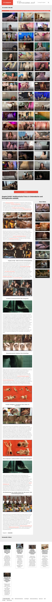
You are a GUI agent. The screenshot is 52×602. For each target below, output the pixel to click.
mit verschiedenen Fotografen (25, 266)
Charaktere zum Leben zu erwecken (18, 207)
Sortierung (41, 10)
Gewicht (37, 10)
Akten (13, 598)
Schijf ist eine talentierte (9, 202)
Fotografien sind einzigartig (14, 238)
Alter (19, 10)
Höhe (35, 10)
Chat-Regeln (26, 598)
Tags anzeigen (46, 10)
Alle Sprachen (11, 10)
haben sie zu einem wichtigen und (26, 525)
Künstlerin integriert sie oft (27, 209)
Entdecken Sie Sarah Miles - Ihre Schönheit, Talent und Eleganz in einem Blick (20, 551)
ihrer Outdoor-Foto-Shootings (10, 271)
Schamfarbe (31, 10)
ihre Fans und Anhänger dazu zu (8, 379)
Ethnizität (16, 10)
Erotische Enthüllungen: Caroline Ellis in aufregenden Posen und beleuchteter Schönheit (32, 551)
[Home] (26, 2)
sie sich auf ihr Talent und (17, 277)
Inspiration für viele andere (7, 276)
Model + (26, 192)
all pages (3, 600)
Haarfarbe (26, 10)
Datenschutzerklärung (34, 598)
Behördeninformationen (19, 598)
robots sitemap (9, 600)
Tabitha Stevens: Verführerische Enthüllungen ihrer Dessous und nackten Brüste (45, 552)
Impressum (41, 598)
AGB (45, 598)
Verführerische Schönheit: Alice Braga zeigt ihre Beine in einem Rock (7, 552)
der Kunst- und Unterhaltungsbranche (19, 236)
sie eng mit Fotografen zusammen (23, 376)
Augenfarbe (22, 10)
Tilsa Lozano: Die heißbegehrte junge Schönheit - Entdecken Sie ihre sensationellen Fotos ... (7, 579)
